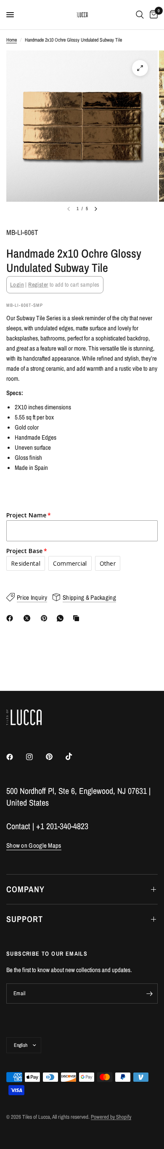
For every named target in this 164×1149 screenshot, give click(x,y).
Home (11, 40)
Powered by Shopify (111, 1116)
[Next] (96, 209)
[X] (29, 618)
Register (38, 284)
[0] (152, 14)
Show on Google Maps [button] (33, 845)
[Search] (140, 14)
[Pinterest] (46, 618)
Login (17, 284)
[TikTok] (75, 756)
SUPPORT (24, 919)
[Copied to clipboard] (78, 618)
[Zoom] (140, 68)
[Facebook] (11, 618)
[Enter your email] (149, 993)
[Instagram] (35, 757)
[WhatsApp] (62, 618)
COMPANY (25, 889)
